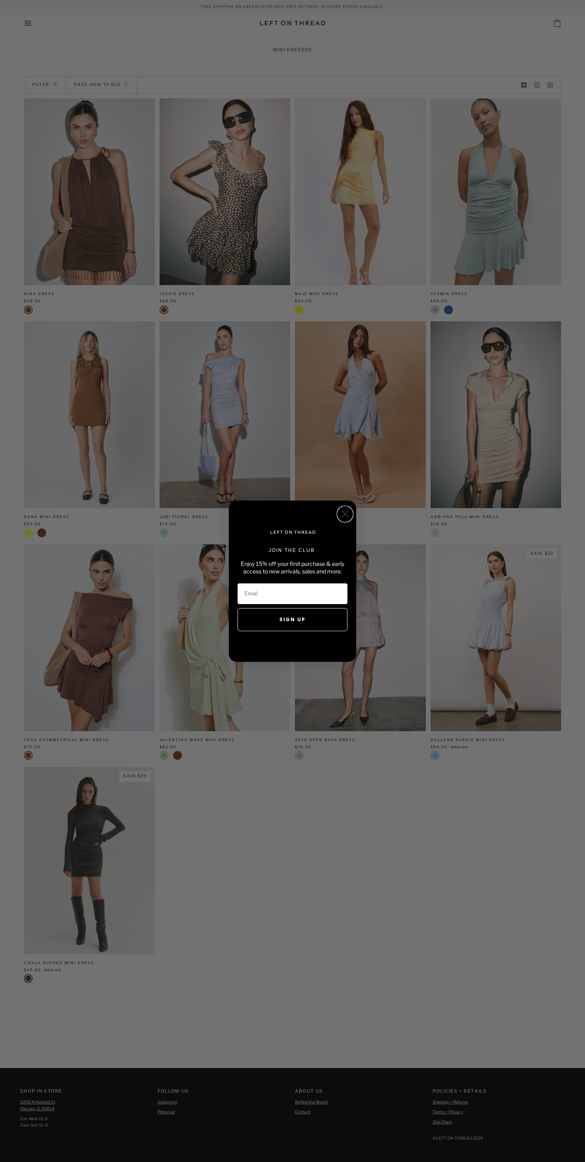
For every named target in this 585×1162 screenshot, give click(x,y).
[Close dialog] (345, 514)
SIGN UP (292, 619)
